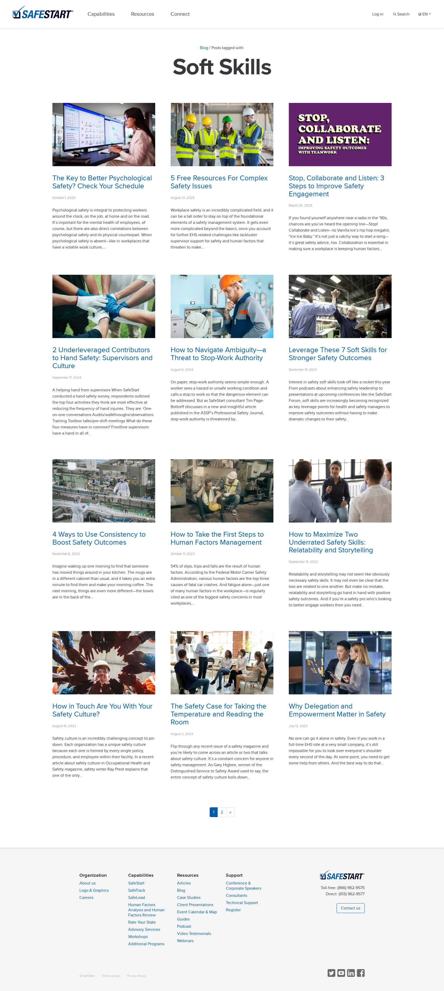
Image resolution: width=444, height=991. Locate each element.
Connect (180, 14)
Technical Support (242, 902)
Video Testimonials (194, 933)
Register (233, 910)
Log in (377, 14)
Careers (86, 897)
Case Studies (188, 897)
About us (87, 883)
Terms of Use (111, 976)
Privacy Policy (136, 976)
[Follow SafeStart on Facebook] (360, 975)
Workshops (138, 936)
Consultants (236, 895)
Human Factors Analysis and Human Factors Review (146, 910)
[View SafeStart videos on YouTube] (340, 975)
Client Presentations (195, 904)
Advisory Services (144, 929)
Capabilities (101, 14)
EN (425, 14)
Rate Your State (142, 922)
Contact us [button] (350, 908)
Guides (183, 919)
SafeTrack (136, 890)
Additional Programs (146, 943)
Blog (204, 47)
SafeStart (136, 883)
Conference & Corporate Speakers (243, 886)
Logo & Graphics (94, 890)
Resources (142, 14)
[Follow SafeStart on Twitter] (331, 975)
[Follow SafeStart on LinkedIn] (350, 975)
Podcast (184, 926)
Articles (184, 883)
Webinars (185, 940)
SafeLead (136, 897)
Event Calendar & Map (197, 912)
